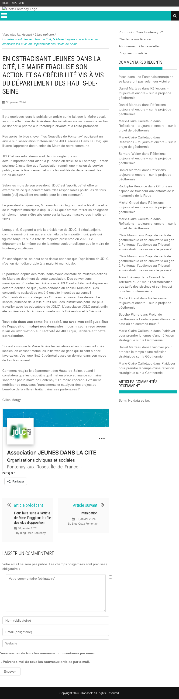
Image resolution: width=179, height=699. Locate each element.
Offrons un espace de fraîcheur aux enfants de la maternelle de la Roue (147, 190)
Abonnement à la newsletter (139, 46)
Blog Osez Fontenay (33, 533)
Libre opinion (44, 34)
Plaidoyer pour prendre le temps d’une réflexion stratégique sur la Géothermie (147, 335)
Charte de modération (135, 39)
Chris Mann (127, 235)
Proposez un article (133, 53)
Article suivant (85, 505)
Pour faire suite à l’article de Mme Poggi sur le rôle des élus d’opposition (32, 518)
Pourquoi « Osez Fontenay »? (141, 32)
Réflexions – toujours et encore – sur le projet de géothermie (145, 93)
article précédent (28, 505)
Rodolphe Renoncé (133, 186)
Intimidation (89, 513)
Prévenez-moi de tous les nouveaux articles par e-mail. (46, 662)
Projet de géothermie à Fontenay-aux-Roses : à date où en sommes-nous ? (147, 319)
